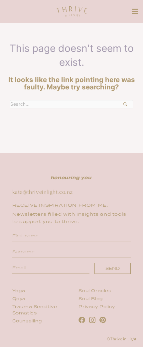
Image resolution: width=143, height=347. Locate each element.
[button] (135, 11)
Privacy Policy (96, 307)
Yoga (18, 291)
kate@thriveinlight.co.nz (42, 191)
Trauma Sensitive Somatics (34, 310)
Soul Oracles (94, 291)
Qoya (19, 299)
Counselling (27, 321)
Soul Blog (91, 299)
